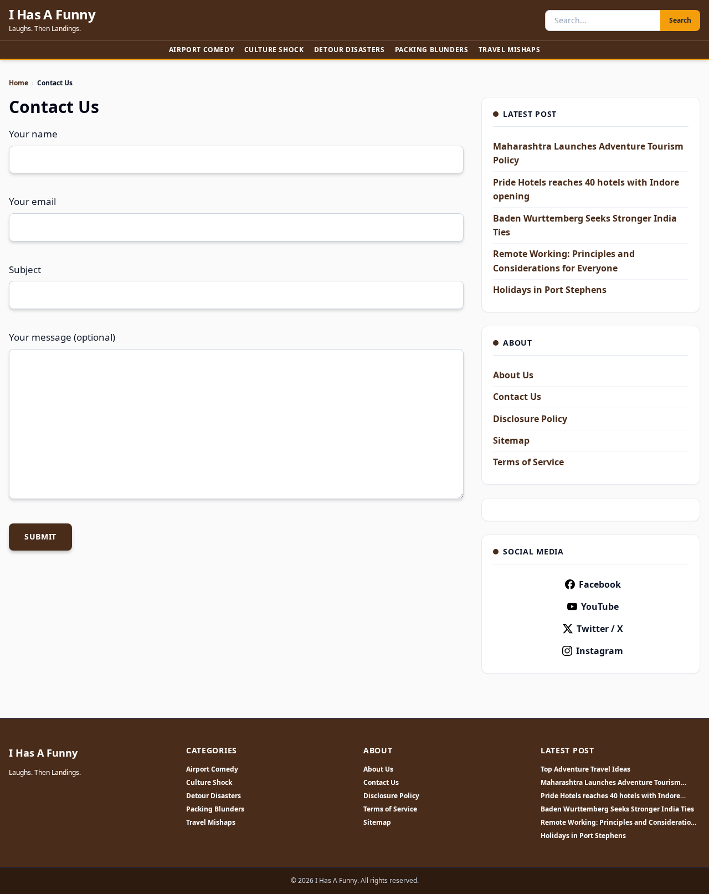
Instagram (599, 651)
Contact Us (517, 397)
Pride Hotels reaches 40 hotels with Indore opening (610, 796)
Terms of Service (528, 462)
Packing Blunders (432, 49)
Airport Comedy (201, 49)
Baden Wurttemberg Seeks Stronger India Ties (617, 809)
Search (680, 20)
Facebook (600, 584)
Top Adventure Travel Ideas (585, 769)
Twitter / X (600, 629)
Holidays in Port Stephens (550, 290)
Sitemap (511, 440)
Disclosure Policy (530, 419)
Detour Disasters (349, 49)
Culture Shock (274, 49)
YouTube (600, 606)
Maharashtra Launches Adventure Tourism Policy (611, 782)
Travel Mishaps (509, 49)
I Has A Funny (52, 14)
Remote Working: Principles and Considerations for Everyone (619, 822)
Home (18, 83)
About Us (513, 375)
